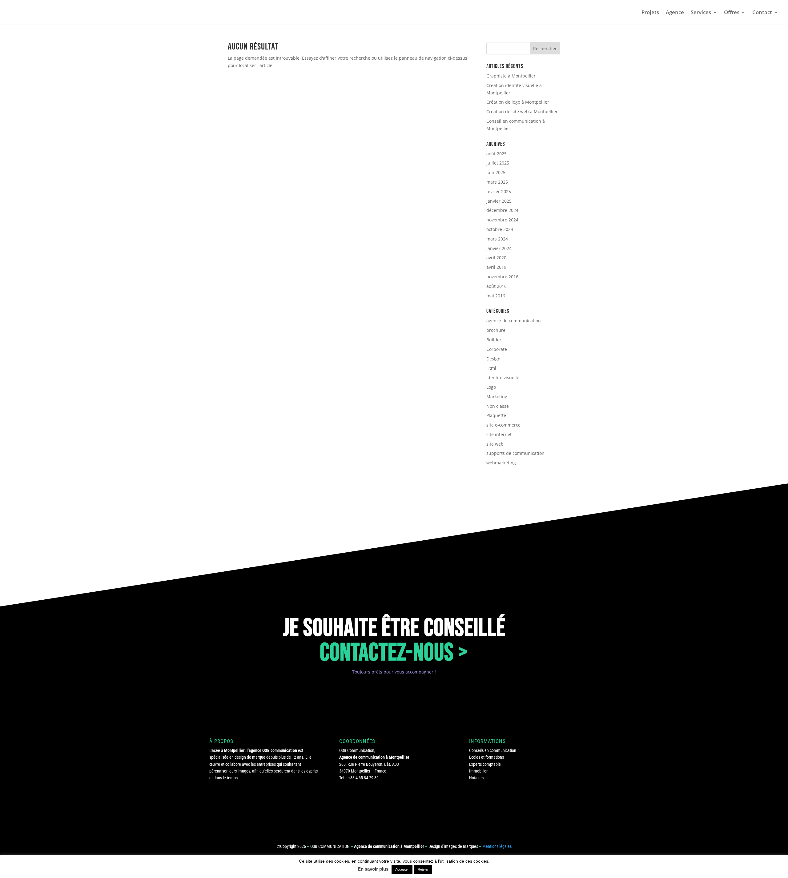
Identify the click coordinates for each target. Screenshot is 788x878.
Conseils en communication (492, 750)
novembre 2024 (502, 220)
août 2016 (496, 286)
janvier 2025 (499, 201)
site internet (499, 434)
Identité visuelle (502, 377)
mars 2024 (497, 239)
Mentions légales (497, 846)
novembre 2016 (502, 277)
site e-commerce (503, 425)
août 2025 (496, 154)
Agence (675, 13)
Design (493, 359)
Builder (493, 340)
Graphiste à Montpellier (511, 76)
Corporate (496, 349)
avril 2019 (496, 267)
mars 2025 (497, 182)
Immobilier (478, 771)
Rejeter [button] (423, 869)
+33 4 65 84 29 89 (363, 777)
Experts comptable (485, 764)
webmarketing (501, 463)
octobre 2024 (499, 229)
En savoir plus (373, 869)
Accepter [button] (402, 869)
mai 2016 (495, 296)
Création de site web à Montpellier (522, 111)
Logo (491, 387)
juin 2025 (495, 172)
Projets (650, 13)
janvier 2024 (499, 248)
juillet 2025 (497, 163)
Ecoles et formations (486, 757)
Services (701, 13)
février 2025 (498, 191)
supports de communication (515, 453)
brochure (495, 330)
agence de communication (513, 321)
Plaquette (496, 415)
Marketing (496, 396)
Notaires (476, 777)
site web (495, 444)
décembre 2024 (502, 210)
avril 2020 (496, 257)
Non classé (497, 406)
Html (491, 368)
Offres (731, 13)
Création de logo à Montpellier (517, 102)
